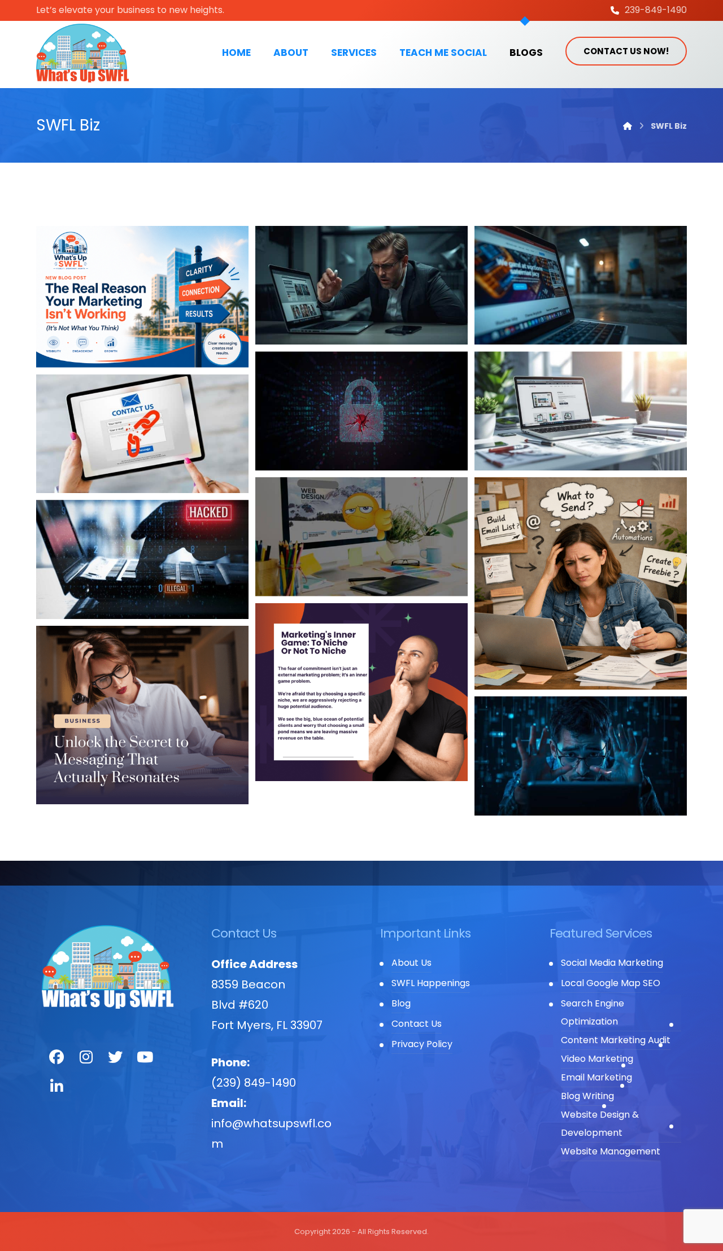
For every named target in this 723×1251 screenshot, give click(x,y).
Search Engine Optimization (592, 1012)
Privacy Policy (421, 1044)
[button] (56, 1057)
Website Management (610, 1151)
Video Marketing (597, 1058)
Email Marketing (596, 1077)
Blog (401, 1003)
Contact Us (416, 1023)
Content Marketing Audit (615, 1040)
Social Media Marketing (612, 962)
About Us (411, 962)
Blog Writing (587, 1095)
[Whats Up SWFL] (82, 53)
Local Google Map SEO (610, 983)
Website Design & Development (600, 1123)
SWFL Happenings (430, 983)
